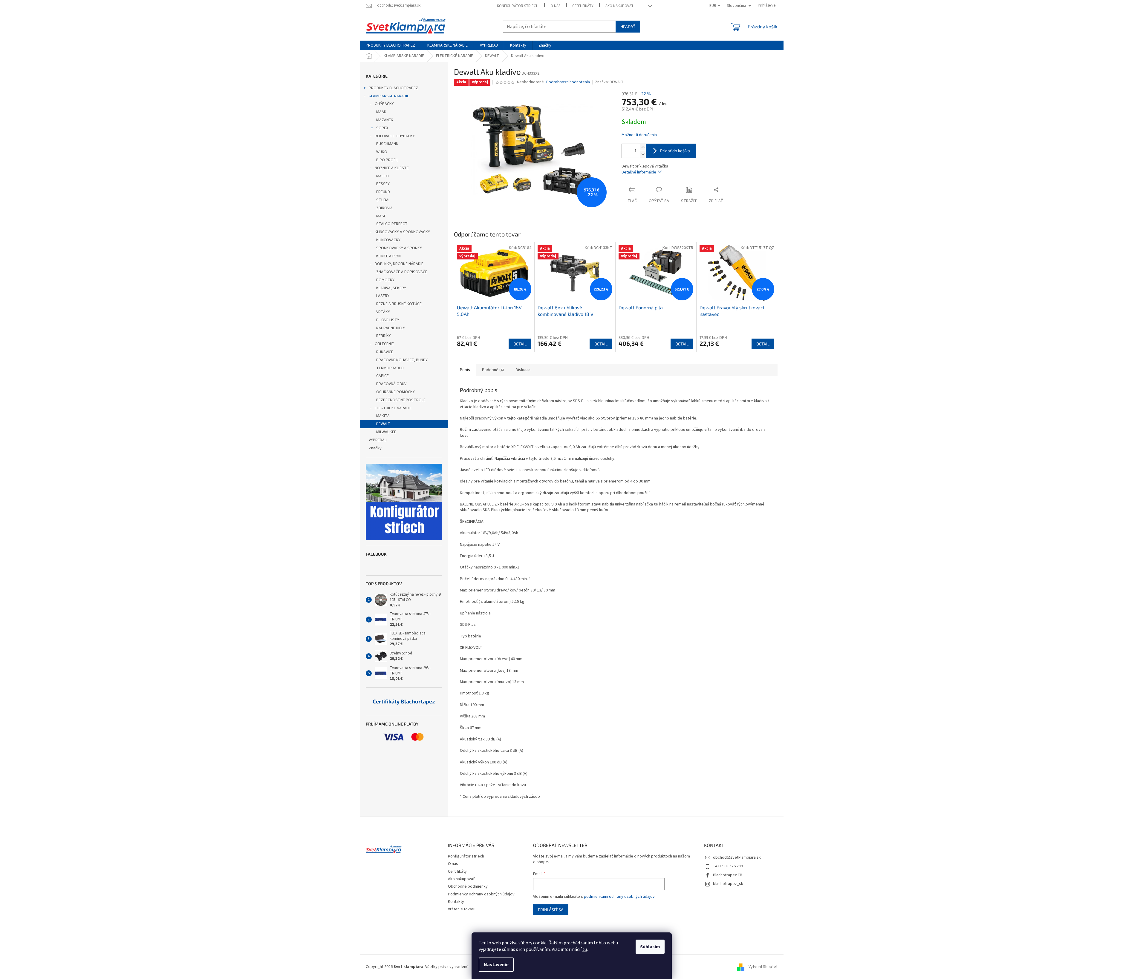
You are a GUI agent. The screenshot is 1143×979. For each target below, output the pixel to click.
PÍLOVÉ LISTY (387, 320)
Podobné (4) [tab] (493, 370)
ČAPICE (382, 376)
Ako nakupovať (619, 6)
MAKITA (383, 416)
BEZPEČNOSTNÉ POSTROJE (401, 400)
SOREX (382, 128)
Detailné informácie (639, 172)
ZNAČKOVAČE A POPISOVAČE (401, 272)
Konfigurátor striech (517, 6)
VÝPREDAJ (378, 440)
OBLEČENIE (384, 344)
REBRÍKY (383, 336)
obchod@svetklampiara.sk (737, 857)
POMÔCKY (385, 280)
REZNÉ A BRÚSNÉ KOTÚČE (399, 304)
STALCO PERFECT (392, 224)
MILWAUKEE (386, 432)
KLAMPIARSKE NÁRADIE (389, 96)
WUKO (381, 152)
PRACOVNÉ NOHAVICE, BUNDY (402, 360)
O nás (555, 6)
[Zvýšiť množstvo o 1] (643, 147)
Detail (520, 343)
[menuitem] (390, 45)
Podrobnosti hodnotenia (568, 82)
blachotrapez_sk (728, 884)
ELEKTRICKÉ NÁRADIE (393, 408)
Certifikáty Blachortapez (404, 702)
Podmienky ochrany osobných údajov (481, 894)
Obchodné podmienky (468, 886)
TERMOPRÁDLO (390, 368)
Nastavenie (496, 964)
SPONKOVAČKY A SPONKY (399, 248)
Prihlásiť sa (551, 909)
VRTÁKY (383, 312)
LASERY (382, 296)
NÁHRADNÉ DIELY (390, 328)
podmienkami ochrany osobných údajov (619, 897)
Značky (375, 448)
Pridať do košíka (675, 150)
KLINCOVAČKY (388, 240)
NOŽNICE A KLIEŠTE (392, 168)
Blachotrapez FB (727, 875)
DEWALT (383, 424)
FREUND (383, 192)
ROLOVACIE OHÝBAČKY (395, 136)
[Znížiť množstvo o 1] (643, 154)
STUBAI (382, 200)
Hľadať (627, 26)
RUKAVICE (384, 352)
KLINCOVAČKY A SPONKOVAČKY (402, 232)
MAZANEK (384, 120)
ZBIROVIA (384, 208)
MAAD (381, 112)
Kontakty (456, 902)
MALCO (382, 176)
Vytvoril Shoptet (763, 967)
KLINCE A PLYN (388, 256)
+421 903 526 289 (728, 866)
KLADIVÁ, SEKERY (391, 288)
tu (584, 949)
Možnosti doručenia (639, 135)
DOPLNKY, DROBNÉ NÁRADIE (399, 264)
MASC (381, 216)
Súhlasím (650, 946)
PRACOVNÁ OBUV (391, 384)
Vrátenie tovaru (461, 909)
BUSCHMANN (387, 144)
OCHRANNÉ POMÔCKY (395, 392)
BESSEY (383, 184)
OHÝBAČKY (384, 104)
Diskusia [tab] (523, 370)
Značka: (609, 82)
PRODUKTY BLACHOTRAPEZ (393, 88)
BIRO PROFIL (387, 160)
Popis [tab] (465, 370)
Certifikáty (582, 6)
